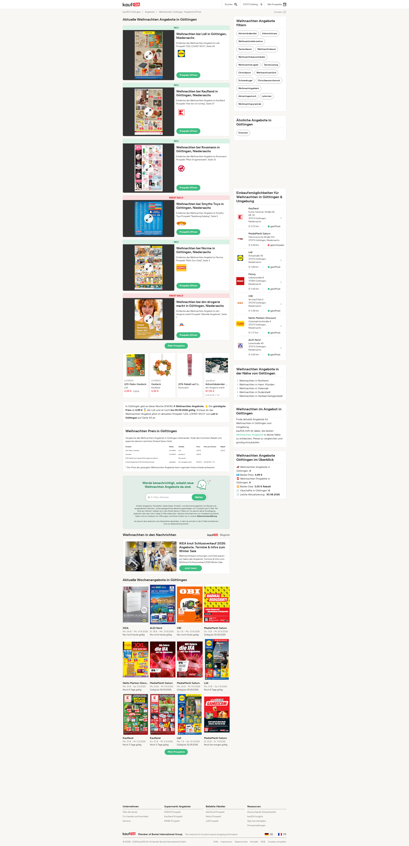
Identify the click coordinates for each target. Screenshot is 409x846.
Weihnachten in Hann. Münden (256, 384)
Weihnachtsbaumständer (251, 57)
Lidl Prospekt (212, 821)
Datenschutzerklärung (207, 516)
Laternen (267, 96)
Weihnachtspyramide (249, 104)
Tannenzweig (271, 64)
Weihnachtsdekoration (250, 41)
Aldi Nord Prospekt (215, 812)
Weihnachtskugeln (248, 64)
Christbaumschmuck (269, 80)
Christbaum (244, 72)
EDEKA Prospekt (172, 812)
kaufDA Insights (255, 816)
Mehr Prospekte (176, 345)
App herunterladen (256, 821)
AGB (263, 841)
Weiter (199, 497)
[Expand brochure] (148, 55)
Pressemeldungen (256, 825)
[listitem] (136, 375)
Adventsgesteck (247, 96)
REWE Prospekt (172, 821)
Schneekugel (245, 80)
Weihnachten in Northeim (254, 380)
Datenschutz (241, 841)
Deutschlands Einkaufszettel (261, 812)
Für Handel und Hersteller (136, 816)
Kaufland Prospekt (173, 816)
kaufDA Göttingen (132, 12)
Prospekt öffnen (188, 75)
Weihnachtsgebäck (248, 88)
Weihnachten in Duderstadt (254, 392)
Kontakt (254, 841)
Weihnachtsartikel (266, 72)
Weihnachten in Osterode (253, 388)
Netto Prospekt (213, 816)
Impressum (226, 841)
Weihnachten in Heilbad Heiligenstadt (261, 395)
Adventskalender (247, 33)
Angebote (150, 12)
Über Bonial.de (130, 812)
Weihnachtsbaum (266, 49)
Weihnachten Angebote (249, 434)
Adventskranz (269, 33)
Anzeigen (278, 12)
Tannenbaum (245, 49)
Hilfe (215, 841)
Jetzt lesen (191, 568)
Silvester (243, 132)
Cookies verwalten (277, 841)
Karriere (127, 821)
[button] (176, 52)
